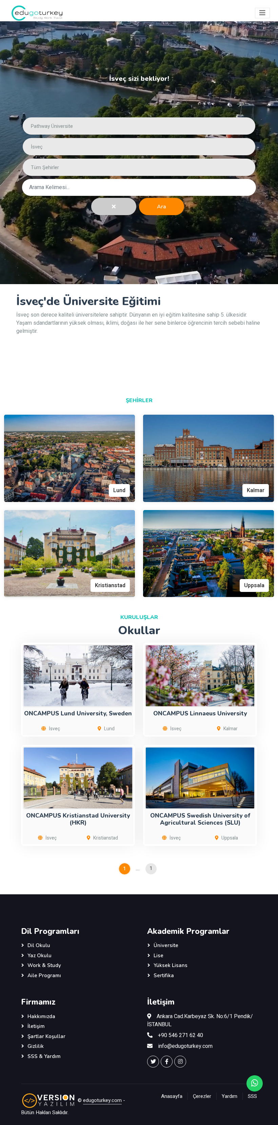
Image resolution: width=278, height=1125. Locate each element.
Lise (158, 955)
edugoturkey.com (102, 1100)
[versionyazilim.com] (48, 1100)
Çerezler (202, 1096)
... (138, 869)
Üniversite (166, 945)
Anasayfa (171, 1096)
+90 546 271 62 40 (180, 1035)
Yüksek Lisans (170, 965)
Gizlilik (35, 1046)
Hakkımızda (41, 1016)
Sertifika (164, 975)
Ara (161, 206)
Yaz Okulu (39, 955)
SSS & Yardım (44, 1056)
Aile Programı (44, 975)
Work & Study (44, 965)
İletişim (36, 1026)
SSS (252, 1096)
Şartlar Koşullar (46, 1036)
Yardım (229, 1096)
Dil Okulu (38, 945)
